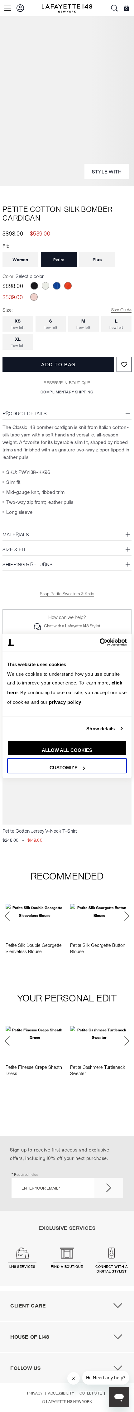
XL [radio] (18, 342)
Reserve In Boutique (67, 382)
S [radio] (51, 323)
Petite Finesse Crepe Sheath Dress (34, 1070)
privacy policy (65, 702)
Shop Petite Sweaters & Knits (67, 593)
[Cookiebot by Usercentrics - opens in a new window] (99, 642)
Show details (100, 728)
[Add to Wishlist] (124, 364)
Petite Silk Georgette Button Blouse (97, 948)
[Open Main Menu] (7, 8)
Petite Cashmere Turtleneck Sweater (97, 1070)
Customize (64, 767)
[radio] (34, 286)
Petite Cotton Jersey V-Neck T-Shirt (39, 831)
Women (20, 259)
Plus (97, 259)
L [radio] (116, 323)
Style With (107, 171)
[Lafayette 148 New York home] (67, 8)
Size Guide (121, 309)
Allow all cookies (67, 750)
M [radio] (83, 323)
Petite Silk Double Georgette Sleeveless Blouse (34, 948)
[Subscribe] (108, 1188)
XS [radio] (18, 323)
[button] (20, 8)
